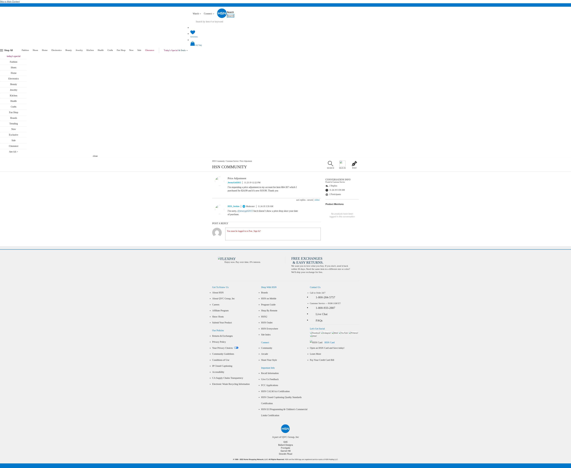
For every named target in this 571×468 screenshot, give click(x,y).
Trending (13, 123)
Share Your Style (269, 360)
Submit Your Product (222, 322)
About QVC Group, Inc (223, 298)
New (131, 50)
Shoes (35, 50)
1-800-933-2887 (325, 307)
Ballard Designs (285, 444)
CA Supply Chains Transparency (227, 378)
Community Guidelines (223, 354)
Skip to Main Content (10, 1)
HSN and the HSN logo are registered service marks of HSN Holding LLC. (285, 459)
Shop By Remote (269, 310)
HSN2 (264, 316)
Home (45, 50)
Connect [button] (208, 13)
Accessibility (218, 372)
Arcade (264, 354)
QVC (285, 441)
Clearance (149, 50)
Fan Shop (121, 50)
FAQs (319, 320)
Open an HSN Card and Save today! (327, 348)
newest (310, 200)
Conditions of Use (220, 360)
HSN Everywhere (269, 328)
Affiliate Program (220, 310)
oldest (317, 200)
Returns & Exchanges (222, 336)
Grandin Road (285, 453)
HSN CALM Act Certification (275, 391)
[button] (285, 46)
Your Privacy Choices (222, 348)
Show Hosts (218, 316)
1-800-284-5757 (325, 297)
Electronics (56, 50)
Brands (13, 118)
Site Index (266, 334)
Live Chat (322, 314)
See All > (13, 151)
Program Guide (268, 304)
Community (266, 348)
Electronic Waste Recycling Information (231, 384)
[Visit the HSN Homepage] (222, 17)
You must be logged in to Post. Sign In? (244, 231)
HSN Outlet (266, 322)
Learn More (315, 354)
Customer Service (232, 161)
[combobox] (246, 21)
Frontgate (285, 447)
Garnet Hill (286, 450)
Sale (139, 50)
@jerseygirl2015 (245, 211)
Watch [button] (196, 13)
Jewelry (79, 50)
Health (101, 50)
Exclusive (13, 134)
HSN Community (218, 161)
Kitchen (90, 50)
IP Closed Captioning (222, 366)
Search (230, 12)
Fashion (25, 50)
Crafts (110, 50)
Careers (215, 304)
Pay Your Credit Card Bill (322, 360)
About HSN (218, 292)
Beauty (68, 50)
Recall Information (270, 373)
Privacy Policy (219, 342)
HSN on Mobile (268, 298)
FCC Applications (269, 385)
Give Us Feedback (270, 379)
